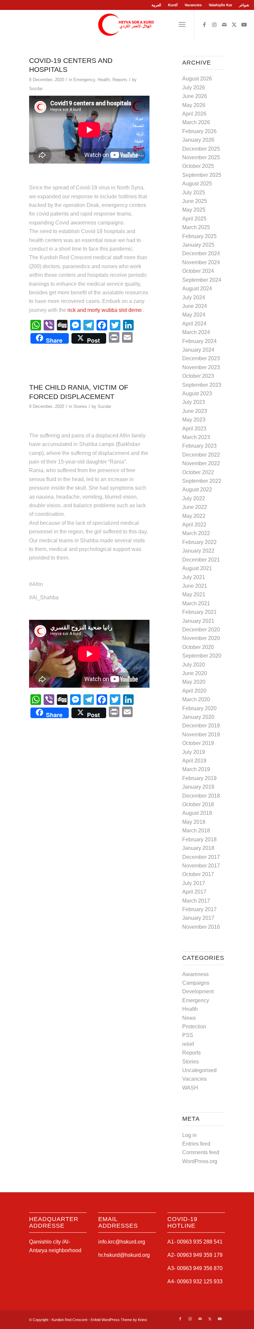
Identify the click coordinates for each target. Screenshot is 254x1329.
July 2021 (193, 577)
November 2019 (201, 734)
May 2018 (193, 822)
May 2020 (193, 682)
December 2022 (201, 455)
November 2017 (201, 865)
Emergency (84, 79)
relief (188, 1044)
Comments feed (200, 1152)
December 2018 (201, 796)
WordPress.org (199, 1161)
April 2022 (194, 524)
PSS (187, 1035)
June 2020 (194, 673)
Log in (189, 1135)
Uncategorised (199, 1070)
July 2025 (193, 192)
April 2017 (194, 892)
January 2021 (198, 621)
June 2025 (194, 201)
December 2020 (201, 629)
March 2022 (196, 533)
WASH (190, 1088)
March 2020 (196, 699)
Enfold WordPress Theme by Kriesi (119, 1320)
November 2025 (201, 157)
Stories (80, 406)
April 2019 (194, 760)
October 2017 (198, 874)
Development (198, 991)
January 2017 (198, 918)
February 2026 (199, 131)
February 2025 (199, 236)
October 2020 (198, 647)
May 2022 (193, 516)
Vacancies (193, 5)
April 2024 (194, 323)
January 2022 (198, 551)
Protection (194, 1026)
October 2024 (198, 271)
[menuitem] (156, 5)
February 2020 (199, 708)
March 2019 (196, 769)
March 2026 (196, 122)
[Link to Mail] (224, 24)
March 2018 (196, 830)
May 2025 (193, 210)
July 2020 (193, 664)
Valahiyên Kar (220, 5)
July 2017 (193, 883)
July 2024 (193, 297)
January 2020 (198, 717)
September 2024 (201, 280)
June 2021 (194, 586)
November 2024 (201, 262)
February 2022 (199, 542)
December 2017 (201, 857)
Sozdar (36, 88)
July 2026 (193, 87)
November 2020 (201, 638)
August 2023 (197, 393)
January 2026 (198, 140)
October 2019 (198, 743)
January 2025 (198, 245)
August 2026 (197, 78)
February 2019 (199, 778)
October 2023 (198, 376)
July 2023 (193, 402)
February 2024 (199, 341)
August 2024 (197, 288)
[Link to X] (234, 24)
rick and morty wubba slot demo (104, 310)
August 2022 (197, 489)
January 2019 (198, 787)
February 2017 (199, 909)
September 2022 (201, 481)
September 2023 (201, 385)
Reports (119, 79)
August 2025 (197, 183)
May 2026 (193, 105)
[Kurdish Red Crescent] (127, 24)
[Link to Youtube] (244, 24)
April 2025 (194, 218)
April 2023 (194, 428)
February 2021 (199, 612)
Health (104, 79)
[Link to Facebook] (204, 24)
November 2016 (201, 927)
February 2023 (199, 446)
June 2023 (194, 411)
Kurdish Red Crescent (69, 1320)
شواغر (244, 5)
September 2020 (201, 656)
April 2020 (194, 691)
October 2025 (198, 166)
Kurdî (173, 5)
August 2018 (197, 813)
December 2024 (201, 253)
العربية (156, 5)
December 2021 (201, 560)
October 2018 (198, 804)
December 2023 (201, 358)
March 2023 (196, 437)
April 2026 (194, 114)
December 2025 (201, 149)
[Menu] (182, 24)
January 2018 (198, 848)
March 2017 (196, 901)
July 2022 (193, 498)
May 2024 (193, 315)
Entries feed (196, 1144)
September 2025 (201, 175)
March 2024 (196, 332)
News (189, 1018)
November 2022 (201, 463)
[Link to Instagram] (214, 24)
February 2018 (199, 839)
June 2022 (194, 507)
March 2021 (196, 603)
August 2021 (197, 568)
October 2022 (198, 472)
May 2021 (193, 594)
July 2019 (193, 752)
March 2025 (196, 227)
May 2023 (193, 419)
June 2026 (194, 96)
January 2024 (198, 350)
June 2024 (194, 306)
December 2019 (201, 725)
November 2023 (201, 367)
